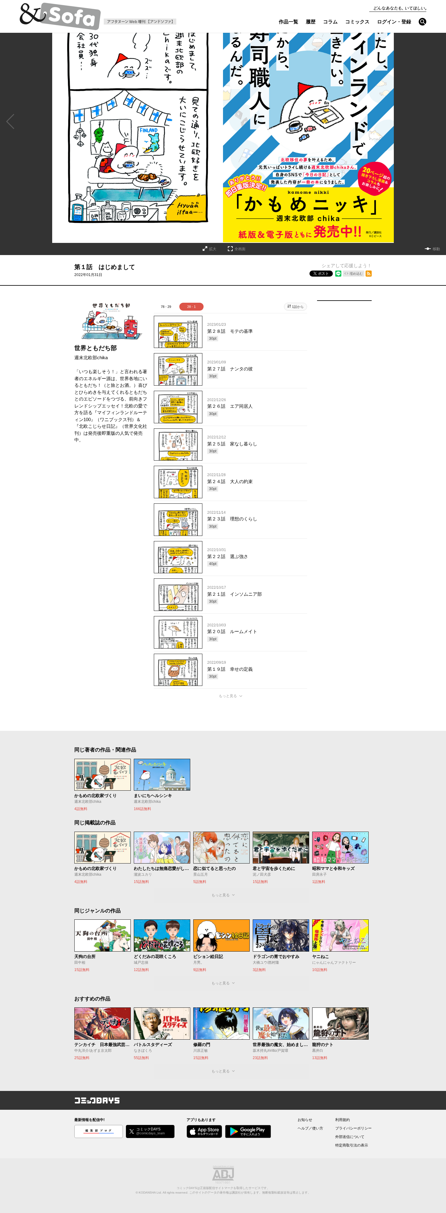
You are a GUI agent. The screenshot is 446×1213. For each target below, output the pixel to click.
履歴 (311, 21)
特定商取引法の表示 (351, 1145)
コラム (330, 21)
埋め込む (356, 273)
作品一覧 (288, 21)
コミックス (357, 21)
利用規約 (342, 1120)
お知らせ (305, 1120)
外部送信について (349, 1137)
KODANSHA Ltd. (150, 1192)
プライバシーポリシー (353, 1128)
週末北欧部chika (91, 357)
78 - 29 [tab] (166, 306)
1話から (298, 306)
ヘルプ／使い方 (310, 1128)
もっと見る (228, 696)
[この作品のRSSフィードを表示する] (369, 274)
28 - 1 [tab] (191, 306)
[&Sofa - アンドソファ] (60, 18)
